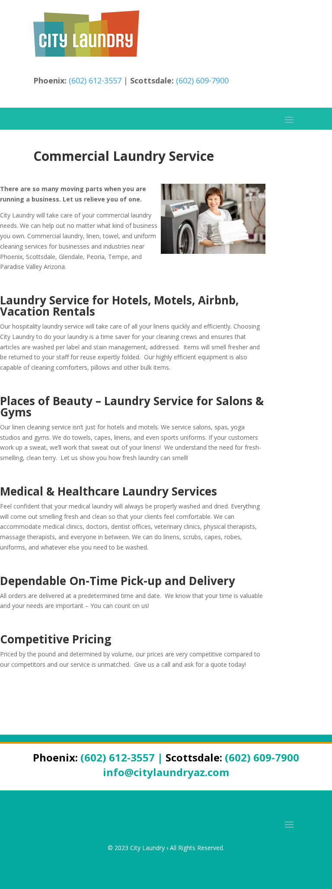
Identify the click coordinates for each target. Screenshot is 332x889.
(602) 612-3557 (95, 80)
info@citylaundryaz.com (166, 772)
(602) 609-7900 (202, 80)
